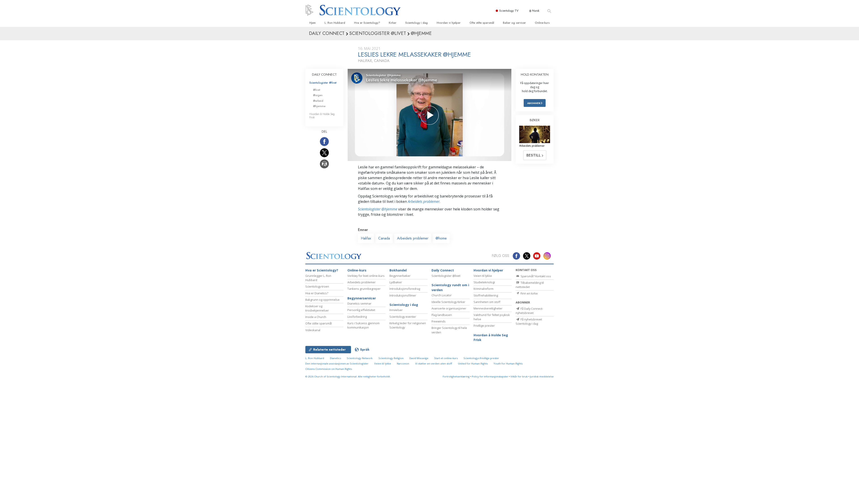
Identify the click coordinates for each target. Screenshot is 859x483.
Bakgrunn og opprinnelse (322, 300)
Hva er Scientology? (367, 23)
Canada (384, 238)
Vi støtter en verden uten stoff (433, 363)
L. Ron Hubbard (335, 23)
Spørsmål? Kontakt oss (535, 276)
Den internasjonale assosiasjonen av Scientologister (336, 363)
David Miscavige (418, 358)
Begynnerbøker (399, 276)
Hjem (312, 23)
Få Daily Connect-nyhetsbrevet (529, 311)
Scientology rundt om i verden (450, 287)
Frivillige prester (484, 326)
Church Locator (442, 295)
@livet (316, 90)
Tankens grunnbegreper (364, 289)
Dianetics (335, 358)
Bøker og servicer (514, 23)
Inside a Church (315, 317)
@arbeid (318, 101)
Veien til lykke (483, 276)
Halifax (366, 238)
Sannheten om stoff (487, 302)
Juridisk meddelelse (542, 376)
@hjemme (319, 106)
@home (441, 238)
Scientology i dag (416, 23)
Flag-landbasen (442, 315)
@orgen (318, 95)
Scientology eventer (402, 317)
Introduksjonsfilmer (402, 295)
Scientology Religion (391, 358)
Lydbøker (395, 282)
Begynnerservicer (361, 298)
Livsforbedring (357, 317)
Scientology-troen (317, 286)
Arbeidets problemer (424, 201)
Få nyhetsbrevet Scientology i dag (529, 321)
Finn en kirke (529, 293)
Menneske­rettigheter (488, 308)
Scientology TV (509, 10)
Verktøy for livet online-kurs (366, 276)
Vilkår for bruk (519, 376)
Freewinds (439, 321)
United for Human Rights (473, 363)
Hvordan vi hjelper (449, 23)
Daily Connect (443, 270)
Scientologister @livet (322, 82)
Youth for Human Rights (508, 363)
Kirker (392, 23)
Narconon (403, 363)
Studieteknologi (484, 282)
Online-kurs (542, 23)
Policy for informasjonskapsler (490, 376)
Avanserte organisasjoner (449, 308)
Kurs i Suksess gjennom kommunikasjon (363, 325)
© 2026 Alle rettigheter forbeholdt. (348, 376)
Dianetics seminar (359, 303)
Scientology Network (359, 358)
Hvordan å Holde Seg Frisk (322, 115)
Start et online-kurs (446, 358)
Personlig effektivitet (361, 310)
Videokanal (312, 330)
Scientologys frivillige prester (481, 358)
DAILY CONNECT (324, 74)
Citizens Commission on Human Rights (328, 369)
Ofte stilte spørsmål (482, 23)
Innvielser (396, 310)
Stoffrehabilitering (486, 295)
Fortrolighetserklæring (456, 376)
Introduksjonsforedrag (404, 289)
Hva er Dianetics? (316, 293)
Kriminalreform (483, 289)
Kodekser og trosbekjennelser (317, 308)
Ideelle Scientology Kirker (448, 302)
